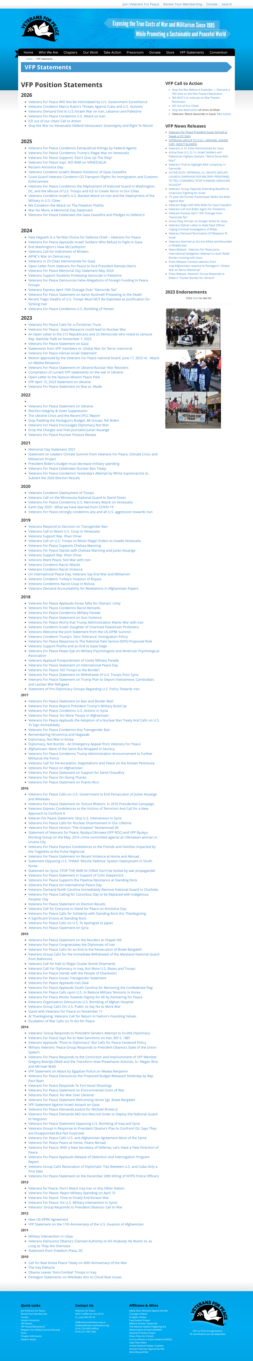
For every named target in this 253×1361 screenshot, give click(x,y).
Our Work (90, 52)
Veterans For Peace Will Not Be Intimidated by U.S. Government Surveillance (87, 102)
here (196, 298)
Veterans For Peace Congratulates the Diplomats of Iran (71, 944)
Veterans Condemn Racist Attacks (54, 564)
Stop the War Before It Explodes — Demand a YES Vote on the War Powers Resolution (201, 91)
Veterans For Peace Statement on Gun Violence (65, 617)
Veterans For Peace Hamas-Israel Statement (62, 353)
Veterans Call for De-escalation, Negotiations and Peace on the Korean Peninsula (91, 763)
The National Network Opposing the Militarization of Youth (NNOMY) (147, 1328)
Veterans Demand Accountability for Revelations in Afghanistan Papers (83, 588)
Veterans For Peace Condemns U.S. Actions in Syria (68, 710)
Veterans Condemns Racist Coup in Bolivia (61, 583)
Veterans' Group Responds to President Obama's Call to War (75, 1207)
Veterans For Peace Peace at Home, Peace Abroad (67, 1142)
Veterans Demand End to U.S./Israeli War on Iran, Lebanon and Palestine (85, 111)
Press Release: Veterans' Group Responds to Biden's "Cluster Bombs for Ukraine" (196, 276)
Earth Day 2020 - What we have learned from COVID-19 (71, 507)
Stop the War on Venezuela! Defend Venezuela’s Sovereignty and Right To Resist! (90, 125)
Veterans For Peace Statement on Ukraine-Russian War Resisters (78, 367)
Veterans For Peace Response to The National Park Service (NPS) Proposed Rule (90, 641)
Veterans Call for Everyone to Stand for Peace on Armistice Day (77, 908)
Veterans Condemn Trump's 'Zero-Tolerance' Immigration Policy (78, 636)
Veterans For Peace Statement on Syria (58, 927)
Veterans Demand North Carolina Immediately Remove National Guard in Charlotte (93, 889)
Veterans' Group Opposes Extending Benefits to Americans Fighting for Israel (199, 191)
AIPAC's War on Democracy (49, 256)
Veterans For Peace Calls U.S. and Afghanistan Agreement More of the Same (87, 1138)
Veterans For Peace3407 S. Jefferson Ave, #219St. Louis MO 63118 (89, 1314)
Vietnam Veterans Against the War (147, 1348)
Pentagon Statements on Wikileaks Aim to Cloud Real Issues (75, 1277)
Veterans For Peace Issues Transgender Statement (67, 978)
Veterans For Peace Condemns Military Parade (64, 612)
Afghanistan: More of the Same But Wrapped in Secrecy (71, 749)
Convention (218, 52)
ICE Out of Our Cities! (185, 106)
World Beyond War (139, 1352)
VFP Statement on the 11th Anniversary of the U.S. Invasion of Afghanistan (86, 1224)
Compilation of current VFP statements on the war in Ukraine (75, 372)
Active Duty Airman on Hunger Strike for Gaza (198, 221)
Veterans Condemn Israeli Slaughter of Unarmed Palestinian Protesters (83, 627)
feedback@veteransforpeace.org (92, 1325)
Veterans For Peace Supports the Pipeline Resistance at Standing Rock (82, 880)
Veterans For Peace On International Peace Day (65, 885)
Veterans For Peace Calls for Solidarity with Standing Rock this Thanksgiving (87, 913)
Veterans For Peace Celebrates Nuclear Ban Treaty (67, 468)
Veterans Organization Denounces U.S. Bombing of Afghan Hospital (81, 1002)
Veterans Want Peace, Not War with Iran (59, 560)
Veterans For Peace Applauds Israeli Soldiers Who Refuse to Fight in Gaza (85, 242)
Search (227, 4)
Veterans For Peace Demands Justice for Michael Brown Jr (73, 1109)
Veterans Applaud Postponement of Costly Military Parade (73, 660)
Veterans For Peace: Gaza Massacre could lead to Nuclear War (77, 329)
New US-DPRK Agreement (48, 1219)
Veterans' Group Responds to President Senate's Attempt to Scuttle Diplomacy (89, 1033)
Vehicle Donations (30, 1320)
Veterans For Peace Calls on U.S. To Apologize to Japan (70, 923)
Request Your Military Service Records (40, 1329)
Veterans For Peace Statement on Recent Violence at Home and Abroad (83, 856)
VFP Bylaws (26, 1323)
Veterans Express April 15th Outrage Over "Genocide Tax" (72, 289)
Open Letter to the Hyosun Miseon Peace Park (64, 377)
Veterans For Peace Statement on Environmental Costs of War (76, 1090)
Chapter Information (31, 1336)
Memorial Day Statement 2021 (51, 449)
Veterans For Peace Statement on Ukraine (60, 406)
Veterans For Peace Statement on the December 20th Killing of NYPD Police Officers (93, 1176)
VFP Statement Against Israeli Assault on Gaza (63, 1104)
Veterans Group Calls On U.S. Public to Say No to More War (74, 1006)
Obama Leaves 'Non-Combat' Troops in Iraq (62, 1272)
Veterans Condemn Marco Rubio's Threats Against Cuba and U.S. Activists (85, 106)
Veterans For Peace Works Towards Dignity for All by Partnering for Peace (85, 997)
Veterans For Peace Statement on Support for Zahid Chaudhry (76, 772)
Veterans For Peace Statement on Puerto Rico (63, 782)
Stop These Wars (138, 1342)
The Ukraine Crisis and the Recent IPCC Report (64, 415)
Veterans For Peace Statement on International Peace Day (73, 665)
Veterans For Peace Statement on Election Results (67, 904)
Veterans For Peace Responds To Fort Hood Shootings (70, 1085)
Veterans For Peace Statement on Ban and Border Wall (70, 701)
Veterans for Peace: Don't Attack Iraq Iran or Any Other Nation (76, 1188)
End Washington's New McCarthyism (57, 247)
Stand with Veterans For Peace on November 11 (65, 1011)
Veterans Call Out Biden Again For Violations (197, 209)
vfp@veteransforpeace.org (89, 1322)
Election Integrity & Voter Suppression (57, 410)
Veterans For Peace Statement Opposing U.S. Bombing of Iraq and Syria (84, 1123)
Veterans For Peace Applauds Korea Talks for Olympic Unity (74, 603)
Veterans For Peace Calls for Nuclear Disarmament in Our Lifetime (80, 823)
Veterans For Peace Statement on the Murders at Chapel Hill (75, 940)
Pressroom (135, 52)
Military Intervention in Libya (50, 1236)
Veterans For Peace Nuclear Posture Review (62, 434)
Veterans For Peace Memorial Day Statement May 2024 (71, 270)
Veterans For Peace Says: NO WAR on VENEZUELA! (67, 162)
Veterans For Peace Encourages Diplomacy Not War (68, 425)
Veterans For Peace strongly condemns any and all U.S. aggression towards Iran (90, 512)
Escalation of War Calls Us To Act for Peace (61, 1021)
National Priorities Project (142, 1332)
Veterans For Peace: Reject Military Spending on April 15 (71, 1193)
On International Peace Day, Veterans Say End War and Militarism (79, 574)
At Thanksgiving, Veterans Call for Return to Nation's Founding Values (82, 1016)
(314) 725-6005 (83, 1328)
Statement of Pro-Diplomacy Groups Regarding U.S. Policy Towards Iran (84, 689)
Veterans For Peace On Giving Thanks (57, 777)
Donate (212, 4)
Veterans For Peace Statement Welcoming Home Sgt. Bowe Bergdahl (81, 1100)
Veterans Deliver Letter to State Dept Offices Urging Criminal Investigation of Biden (197, 227)
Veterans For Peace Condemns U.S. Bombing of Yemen (71, 309)
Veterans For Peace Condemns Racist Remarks (64, 608)
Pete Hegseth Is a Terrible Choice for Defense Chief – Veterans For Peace (84, 237)
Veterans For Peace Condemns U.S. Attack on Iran (66, 116)
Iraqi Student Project (139, 1320)
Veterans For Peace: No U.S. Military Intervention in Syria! (72, 1202)
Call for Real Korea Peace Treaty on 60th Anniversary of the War (77, 1263)
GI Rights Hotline (137, 1317)
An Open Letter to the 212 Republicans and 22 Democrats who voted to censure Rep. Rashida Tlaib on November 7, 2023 (90, 336)
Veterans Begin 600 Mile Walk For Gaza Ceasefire (200, 205)
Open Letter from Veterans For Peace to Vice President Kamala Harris (82, 266)
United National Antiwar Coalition (146, 1345)
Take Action (112, 52)
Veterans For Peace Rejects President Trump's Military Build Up (77, 706)
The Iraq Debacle (41, 1267)
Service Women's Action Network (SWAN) (150, 1339)
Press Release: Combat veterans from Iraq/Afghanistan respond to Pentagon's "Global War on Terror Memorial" (199, 266)
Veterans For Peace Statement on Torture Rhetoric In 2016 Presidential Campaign (91, 804)
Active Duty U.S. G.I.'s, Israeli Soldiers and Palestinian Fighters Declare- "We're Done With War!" (198, 156)
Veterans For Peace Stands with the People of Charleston (72, 973)
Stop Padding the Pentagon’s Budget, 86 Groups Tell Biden (73, 420)
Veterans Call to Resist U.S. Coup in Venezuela (64, 531)
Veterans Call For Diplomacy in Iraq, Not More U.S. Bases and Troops (81, 968)
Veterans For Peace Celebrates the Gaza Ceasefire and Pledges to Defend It (86, 214)
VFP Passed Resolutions (33, 1326)
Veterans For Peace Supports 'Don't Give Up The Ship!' (70, 157)
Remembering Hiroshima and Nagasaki (59, 734)
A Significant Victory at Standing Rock (57, 918)
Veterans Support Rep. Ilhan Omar (55, 536)
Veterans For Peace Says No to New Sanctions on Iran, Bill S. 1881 (79, 1038)
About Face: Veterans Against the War (148, 1310)
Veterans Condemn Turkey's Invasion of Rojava (64, 579)
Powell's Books (28, 1339)
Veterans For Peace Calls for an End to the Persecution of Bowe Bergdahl (85, 949)
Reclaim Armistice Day (45, 167)
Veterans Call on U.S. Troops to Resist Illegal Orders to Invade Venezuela (84, 540)
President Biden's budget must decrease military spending (73, 463)
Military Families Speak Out (143, 1323)
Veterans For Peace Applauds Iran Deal (58, 983)
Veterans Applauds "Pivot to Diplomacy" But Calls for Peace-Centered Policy (87, 1042)
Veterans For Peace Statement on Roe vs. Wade (65, 386)
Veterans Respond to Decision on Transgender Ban (68, 526)
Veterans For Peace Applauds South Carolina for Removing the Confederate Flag (90, 987)
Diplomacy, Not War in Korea (51, 739)
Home (28, 52)
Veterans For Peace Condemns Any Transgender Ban (69, 729)
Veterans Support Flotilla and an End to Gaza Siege (67, 646)
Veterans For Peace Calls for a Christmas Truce (64, 324)
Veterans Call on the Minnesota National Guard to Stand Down (77, 497)
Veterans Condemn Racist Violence (55, 569)
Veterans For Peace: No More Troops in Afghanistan (68, 715)
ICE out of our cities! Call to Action (54, 121)
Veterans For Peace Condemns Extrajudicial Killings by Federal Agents (82, 148)
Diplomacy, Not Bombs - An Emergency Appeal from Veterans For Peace (84, 744)
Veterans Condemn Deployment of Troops (61, 492)
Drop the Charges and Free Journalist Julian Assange (68, 430)
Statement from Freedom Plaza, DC (55, 1250)
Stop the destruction (185, 110)
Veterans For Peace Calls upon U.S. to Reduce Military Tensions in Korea (84, 992)
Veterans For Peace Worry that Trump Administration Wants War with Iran (86, 622)
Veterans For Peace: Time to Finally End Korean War (68, 1197)
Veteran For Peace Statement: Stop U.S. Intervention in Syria (74, 818)
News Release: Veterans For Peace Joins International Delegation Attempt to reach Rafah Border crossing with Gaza (199, 253)
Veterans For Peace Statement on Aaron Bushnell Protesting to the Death (85, 294)
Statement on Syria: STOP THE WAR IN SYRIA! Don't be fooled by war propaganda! (91, 870)
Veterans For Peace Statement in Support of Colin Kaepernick (75, 875)
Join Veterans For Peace (141, 4)
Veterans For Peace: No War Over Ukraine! (61, 1095)
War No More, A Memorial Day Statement (60, 210)
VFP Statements (192, 52)
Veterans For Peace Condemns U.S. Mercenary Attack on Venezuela (80, 502)
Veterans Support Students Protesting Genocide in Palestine (75, 275)
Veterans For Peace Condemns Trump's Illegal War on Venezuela (78, 153)
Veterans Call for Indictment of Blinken (58, 251)
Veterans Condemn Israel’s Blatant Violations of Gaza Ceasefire (77, 172)
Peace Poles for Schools (141, 1336)
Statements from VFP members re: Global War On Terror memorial (80, 348)
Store (170, 52)
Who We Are (48, 52)
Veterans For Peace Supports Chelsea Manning (64, 545)
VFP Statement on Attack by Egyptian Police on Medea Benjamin (78, 1071)
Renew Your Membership (182, 4)
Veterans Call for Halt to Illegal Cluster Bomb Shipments (71, 963)
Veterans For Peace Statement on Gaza (58, 343)
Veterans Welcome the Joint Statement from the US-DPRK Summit (79, 632)
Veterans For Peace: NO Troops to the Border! (63, 670)
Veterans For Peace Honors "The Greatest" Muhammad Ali (73, 827)
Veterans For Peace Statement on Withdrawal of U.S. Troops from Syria (83, 674)
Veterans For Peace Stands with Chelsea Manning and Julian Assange (81, 550)
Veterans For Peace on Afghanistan (55, 768)
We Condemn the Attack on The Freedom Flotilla (66, 205)
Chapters (70, 52)
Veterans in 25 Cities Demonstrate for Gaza (61, 261)
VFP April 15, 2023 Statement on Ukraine (59, 382)
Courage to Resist (138, 1313)
